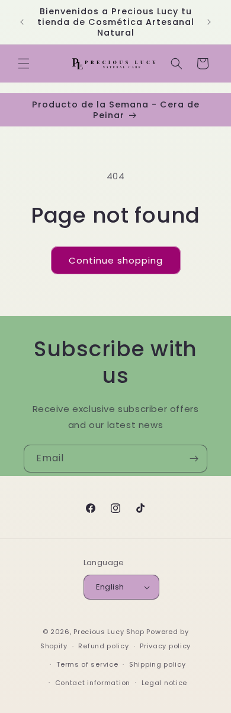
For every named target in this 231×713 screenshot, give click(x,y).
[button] (24, 63)
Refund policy (103, 646)
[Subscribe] (194, 459)
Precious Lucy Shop (109, 631)
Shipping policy (157, 664)
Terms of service (87, 664)
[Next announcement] (209, 22)
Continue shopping (116, 260)
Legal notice (164, 682)
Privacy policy (165, 646)
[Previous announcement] (22, 22)
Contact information (92, 682)
